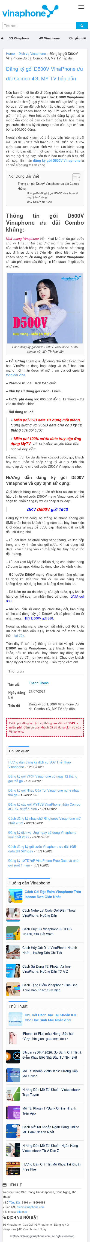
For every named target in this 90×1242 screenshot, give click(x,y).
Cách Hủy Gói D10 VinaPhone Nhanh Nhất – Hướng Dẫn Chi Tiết (49, 950)
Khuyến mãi (77, 38)
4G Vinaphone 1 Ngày (32, 1229)
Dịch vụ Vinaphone (32, 53)
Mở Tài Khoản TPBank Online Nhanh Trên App (49, 1111)
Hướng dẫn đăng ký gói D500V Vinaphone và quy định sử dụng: (52, 195)
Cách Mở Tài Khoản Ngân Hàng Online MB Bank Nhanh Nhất (50, 1129)
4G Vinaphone (49, 38)
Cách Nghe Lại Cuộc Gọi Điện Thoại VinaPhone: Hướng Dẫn (48, 913)
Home (10, 53)
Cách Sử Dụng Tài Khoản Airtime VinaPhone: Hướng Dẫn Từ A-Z (46, 969)
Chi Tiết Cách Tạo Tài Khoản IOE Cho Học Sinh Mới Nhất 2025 (51, 1017)
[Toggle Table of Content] (74, 177)
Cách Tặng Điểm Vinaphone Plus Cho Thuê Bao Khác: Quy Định (50, 987)
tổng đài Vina (15, 375)
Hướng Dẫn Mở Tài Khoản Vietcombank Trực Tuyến (51, 1092)
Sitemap (22, 1211)
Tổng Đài (15, 1202)
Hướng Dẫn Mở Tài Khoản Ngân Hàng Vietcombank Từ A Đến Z (50, 1148)
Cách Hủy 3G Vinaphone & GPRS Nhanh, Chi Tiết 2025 (47, 931)
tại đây (19, 635)
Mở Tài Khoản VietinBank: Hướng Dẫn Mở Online (50, 1073)
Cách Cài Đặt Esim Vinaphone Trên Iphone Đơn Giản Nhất (53, 894)
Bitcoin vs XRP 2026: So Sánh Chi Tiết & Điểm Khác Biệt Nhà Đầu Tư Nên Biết (51, 1055)
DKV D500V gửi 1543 (39, 201)
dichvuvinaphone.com (31, 1207)
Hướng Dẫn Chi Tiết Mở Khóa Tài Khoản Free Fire (51, 1167)
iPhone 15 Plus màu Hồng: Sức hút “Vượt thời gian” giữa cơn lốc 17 (48, 1036)
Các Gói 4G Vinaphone (37, 1224)
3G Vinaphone (19, 38)
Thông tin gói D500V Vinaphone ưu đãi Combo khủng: (48, 186)
